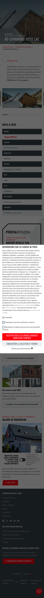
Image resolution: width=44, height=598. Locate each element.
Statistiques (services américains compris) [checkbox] (20, 322)
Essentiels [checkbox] (8, 317)
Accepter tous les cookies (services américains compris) (22, 337)
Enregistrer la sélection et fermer (22, 343)
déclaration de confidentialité (24, 305)
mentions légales (10, 308)
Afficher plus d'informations (21, 349)
